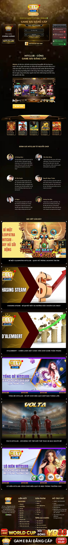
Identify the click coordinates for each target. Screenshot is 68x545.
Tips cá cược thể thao (42, 527)
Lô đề (38, 514)
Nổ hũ (38, 503)
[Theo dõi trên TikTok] (7, 518)
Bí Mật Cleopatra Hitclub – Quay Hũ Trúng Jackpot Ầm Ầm (34, 260)
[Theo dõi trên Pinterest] (9, 521)
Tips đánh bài (40, 520)
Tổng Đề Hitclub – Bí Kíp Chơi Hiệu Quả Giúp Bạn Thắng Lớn (34, 396)
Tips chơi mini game (41, 525)
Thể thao (39, 512)
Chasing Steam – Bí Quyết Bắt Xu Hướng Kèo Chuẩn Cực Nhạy (34, 306)
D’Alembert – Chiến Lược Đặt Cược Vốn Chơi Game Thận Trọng (34, 351)
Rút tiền (21, 515)
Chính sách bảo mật (24, 526)
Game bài (39, 501)
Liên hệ (21, 517)
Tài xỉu (38, 507)
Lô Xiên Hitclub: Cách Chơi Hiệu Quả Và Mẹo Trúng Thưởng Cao (34, 486)
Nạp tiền (21, 513)
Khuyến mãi (22, 519)
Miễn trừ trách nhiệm (24, 521)
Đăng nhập (22, 506)
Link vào (22, 510)
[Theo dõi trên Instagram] (5, 518)
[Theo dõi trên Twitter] (12, 518)
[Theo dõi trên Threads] (14, 518)
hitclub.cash (44, 18)
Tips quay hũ (40, 523)
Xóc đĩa (38, 510)
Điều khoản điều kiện (24, 524)
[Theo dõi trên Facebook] (3, 518)
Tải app (21, 508)
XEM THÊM (19, 106)
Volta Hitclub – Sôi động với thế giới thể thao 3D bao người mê (34, 441)
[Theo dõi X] (10, 518)
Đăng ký (21, 504)
